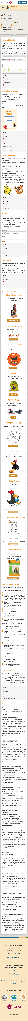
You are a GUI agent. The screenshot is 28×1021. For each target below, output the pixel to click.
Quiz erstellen (16, 25)
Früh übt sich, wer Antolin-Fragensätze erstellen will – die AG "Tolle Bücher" (14, 598)
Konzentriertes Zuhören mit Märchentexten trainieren (11, 615)
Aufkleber (13, 368)
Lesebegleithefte (13, 578)
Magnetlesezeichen (13, 320)
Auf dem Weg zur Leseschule (12, 626)
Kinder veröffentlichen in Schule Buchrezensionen (12, 664)
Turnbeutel (13, 394)
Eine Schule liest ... (9, 653)
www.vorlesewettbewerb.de (9, 909)
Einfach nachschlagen (10, 611)
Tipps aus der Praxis (8, 29)
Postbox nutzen (19, 22)
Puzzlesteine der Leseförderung (12, 628)
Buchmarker (13, 339)
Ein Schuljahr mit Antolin (10, 593)
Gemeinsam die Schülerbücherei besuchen (12, 602)
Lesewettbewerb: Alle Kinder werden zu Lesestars (14, 645)
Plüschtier (13, 475)
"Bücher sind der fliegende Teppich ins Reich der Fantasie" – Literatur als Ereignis (14, 648)
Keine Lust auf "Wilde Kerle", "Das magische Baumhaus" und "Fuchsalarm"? (15, 595)
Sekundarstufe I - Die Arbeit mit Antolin (14, 634)
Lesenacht (6, 640)
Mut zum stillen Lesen (10, 662)
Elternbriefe (21, 29)
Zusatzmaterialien (7, 27)
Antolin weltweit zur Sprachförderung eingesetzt (14, 619)
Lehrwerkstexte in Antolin (10, 609)
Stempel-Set (13, 446)
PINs (13, 417)
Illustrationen (13, 512)
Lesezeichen (13, 544)
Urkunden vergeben (8, 20)
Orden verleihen (7, 22)
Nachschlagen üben (9, 613)
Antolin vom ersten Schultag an (12, 590)
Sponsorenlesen (8, 643)
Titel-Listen (6, 25)
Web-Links (5, 31)
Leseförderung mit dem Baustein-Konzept (13, 631)
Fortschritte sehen (7, 18)
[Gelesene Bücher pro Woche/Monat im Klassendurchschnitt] (14, 64)
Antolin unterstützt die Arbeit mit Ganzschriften (12, 605)
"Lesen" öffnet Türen (9, 659)
